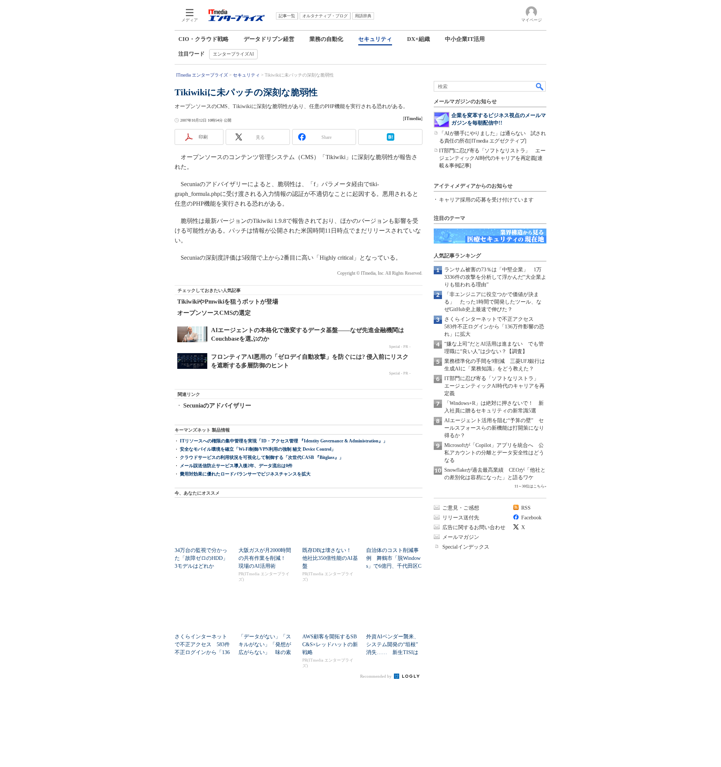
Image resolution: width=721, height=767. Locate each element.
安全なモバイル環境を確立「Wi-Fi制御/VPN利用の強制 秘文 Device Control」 (258, 449)
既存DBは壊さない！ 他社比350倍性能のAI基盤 (330, 558)
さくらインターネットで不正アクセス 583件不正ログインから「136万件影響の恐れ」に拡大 (494, 326)
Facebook (531, 517)
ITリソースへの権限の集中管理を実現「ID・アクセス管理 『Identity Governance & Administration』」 (284, 441)
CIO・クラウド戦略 (203, 39)
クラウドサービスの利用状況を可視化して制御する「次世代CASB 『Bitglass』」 (262, 457)
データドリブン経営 (269, 39)
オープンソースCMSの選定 (214, 313)
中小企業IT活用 (465, 39)
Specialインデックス (465, 547)
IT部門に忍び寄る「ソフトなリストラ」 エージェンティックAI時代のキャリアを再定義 (494, 386)
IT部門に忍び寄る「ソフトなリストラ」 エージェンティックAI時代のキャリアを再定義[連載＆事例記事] (492, 158)
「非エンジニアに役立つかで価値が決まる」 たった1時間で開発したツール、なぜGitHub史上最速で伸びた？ (493, 302)
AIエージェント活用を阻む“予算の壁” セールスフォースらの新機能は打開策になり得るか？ (494, 428)
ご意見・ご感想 (460, 508)
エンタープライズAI (233, 54)
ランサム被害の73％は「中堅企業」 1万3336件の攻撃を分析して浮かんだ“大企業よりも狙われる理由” (495, 277)
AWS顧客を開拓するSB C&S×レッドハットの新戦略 (330, 644)
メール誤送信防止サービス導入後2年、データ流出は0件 (236, 465)
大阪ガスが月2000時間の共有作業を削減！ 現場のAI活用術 (264, 558)
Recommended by (376, 676)
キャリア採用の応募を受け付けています (486, 200)
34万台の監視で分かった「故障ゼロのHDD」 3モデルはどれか (204, 558)
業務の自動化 (326, 39)
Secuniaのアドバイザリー (217, 405)
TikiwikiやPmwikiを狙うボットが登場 (227, 301)
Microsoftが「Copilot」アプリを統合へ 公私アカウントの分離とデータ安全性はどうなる (494, 452)
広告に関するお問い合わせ (473, 527)
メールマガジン (460, 537)
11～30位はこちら (529, 486)
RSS (526, 508)
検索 (540, 86)
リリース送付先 (460, 517)
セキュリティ (375, 39)
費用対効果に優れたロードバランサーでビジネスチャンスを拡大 (245, 474)
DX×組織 (418, 39)
